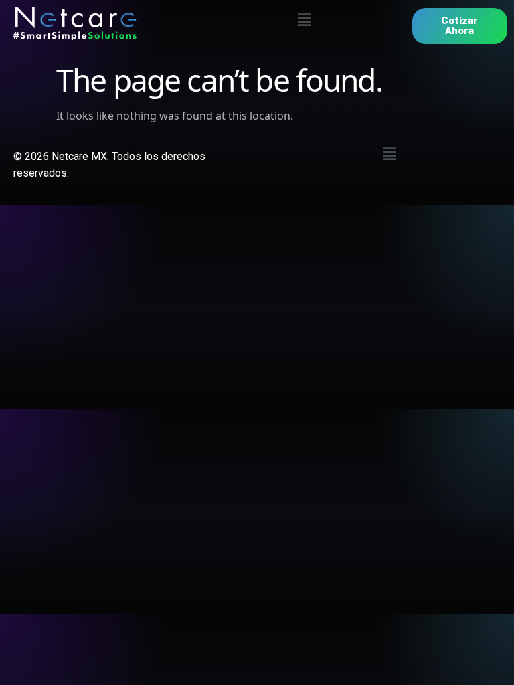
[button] (304, 19)
